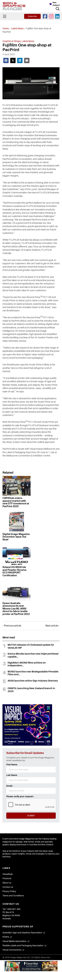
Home (5, 28)
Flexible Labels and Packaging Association (22, 945)
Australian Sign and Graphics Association (22, 932)
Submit (31, 815)
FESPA (5, 937)
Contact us (7, 887)
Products (6, 878)
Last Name (11, 775)
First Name (11, 764)
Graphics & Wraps (11, 41)
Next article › (52, 625)
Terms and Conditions (13, 895)
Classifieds (7, 874)
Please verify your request (20, 796)
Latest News (17, 28)
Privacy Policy (9, 891)
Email (9, 786)
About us (6, 882)
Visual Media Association (14, 941)
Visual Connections (11, 950)
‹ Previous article (11, 625)
